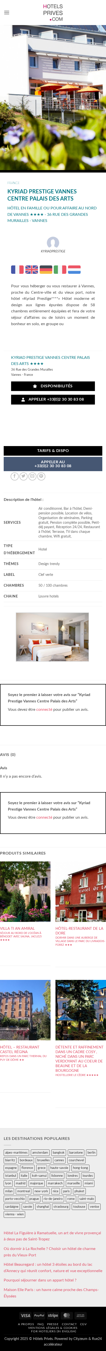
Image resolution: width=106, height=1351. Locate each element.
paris (66, 1191)
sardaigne (11, 1206)
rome (71, 1198)
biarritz (10, 1160)
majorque (36, 1183)
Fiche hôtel (25, 902)
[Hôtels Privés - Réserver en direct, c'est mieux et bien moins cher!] (53, 12)
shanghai (43, 1206)
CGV (83, 1324)
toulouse (79, 1206)
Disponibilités (55, 386)
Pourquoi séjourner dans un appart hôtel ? (40, 1280)
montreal (23, 1191)
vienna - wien (14, 1214)
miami (89, 1183)
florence (27, 1167)
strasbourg (61, 1206)
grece (42, 1167)
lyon (8, 1183)
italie (24, 1175)
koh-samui (39, 1175)
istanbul (10, 1175)
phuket (79, 1191)
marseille (73, 1183)
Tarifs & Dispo (53, 451)
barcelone (76, 1152)
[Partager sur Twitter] (23, 476)
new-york (41, 1191)
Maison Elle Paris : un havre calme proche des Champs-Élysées (51, 1293)
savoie (27, 1206)
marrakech (55, 1183)
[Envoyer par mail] (32, 476)
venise (94, 1206)
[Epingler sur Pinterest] (41, 476)
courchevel (76, 1160)
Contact (69, 1324)
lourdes (88, 1175)
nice (55, 1191)
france (13, 183)
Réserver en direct (25, 887)
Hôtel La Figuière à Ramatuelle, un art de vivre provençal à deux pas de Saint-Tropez (52, 1236)
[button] (7, 12)
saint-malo (86, 1198)
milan (9, 1191)
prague (34, 1198)
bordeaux (26, 1160)
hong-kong (80, 1167)
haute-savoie (59, 1167)
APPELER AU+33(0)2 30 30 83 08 (53, 464)
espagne (11, 1167)
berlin (91, 1152)
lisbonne (57, 1175)
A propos (26, 1324)
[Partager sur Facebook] (15, 476)
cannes (59, 1160)
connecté (44, 710)
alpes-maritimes (16, 1152)
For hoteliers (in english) (53, 1331)
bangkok (59, 1152)
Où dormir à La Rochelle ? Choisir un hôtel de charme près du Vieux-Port (49, 1252)
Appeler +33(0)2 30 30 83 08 (55, 399)
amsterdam (40, 1152)
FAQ (40, 1324)
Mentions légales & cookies (53, 1327)
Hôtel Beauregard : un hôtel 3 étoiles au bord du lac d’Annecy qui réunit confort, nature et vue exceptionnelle (53, 1268)
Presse (53, 1324)
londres (73, 1175)
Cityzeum (80, 1339)
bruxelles (43, 1160)
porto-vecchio (15, 1198)
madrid (20, 1183)
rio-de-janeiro (53, 1198)
